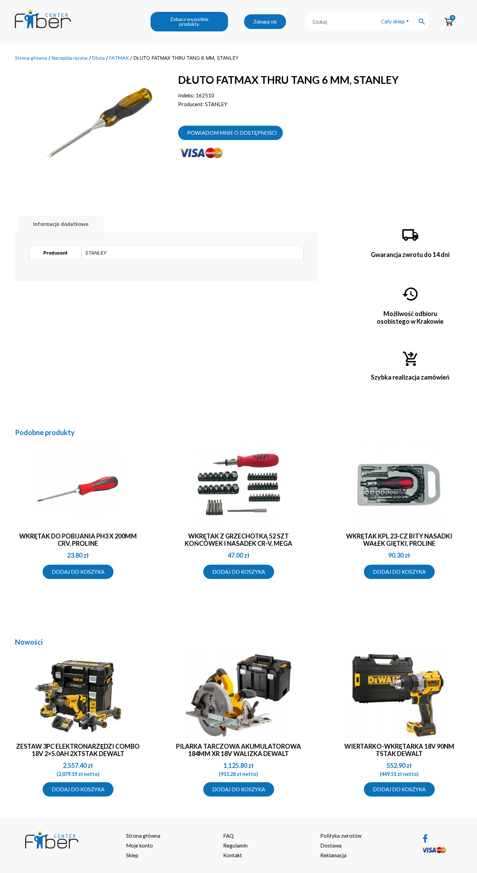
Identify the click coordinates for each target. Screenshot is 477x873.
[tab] (61, 224)
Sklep (132, 855)
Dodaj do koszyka (78, 571)
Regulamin (235, 845)
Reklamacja (333, 855)
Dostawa (331, 845)
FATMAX (119, 58)
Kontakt (232, 855)
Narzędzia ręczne (70, 58)
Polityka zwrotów (340, 835)
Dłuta (98, 58)
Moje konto (139, 845)
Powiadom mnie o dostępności (232, 133)
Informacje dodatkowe (61, 224)
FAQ (228, 835)
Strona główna (31, 58)
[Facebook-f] (425, 838)
